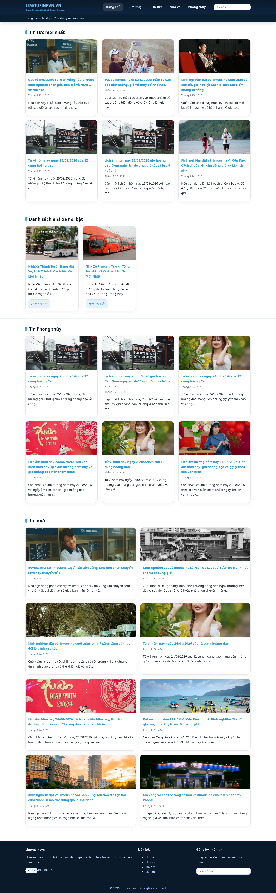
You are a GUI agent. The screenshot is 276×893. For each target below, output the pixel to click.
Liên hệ (151, 872)
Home (150, 857)
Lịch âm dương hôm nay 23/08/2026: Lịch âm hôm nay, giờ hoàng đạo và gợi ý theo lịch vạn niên (213, 467)
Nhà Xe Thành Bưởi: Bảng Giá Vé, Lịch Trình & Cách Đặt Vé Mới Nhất (51, 271)
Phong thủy (197, 7)
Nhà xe (175, 7)
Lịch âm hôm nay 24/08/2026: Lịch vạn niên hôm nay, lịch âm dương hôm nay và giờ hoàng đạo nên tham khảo (60, 467)
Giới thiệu (135, 7)
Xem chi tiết (39, 304)
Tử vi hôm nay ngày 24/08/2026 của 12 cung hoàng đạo (186, 643)
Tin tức (156, 7)
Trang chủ (113, 7)
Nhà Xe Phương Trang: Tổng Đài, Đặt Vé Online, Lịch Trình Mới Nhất (108, 271)
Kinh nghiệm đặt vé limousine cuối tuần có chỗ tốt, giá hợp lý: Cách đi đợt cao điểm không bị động (214, 84)
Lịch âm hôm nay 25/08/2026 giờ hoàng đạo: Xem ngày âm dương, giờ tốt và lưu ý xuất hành (137, 165)
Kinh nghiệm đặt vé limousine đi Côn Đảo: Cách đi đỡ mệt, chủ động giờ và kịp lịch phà (213, 165)
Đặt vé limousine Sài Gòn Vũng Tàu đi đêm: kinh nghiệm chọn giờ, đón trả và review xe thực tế (61, 84)
